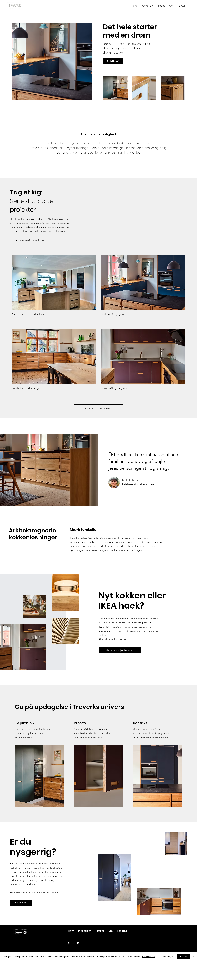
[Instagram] (68, 943)
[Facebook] (73, 943)
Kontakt (140, 723)
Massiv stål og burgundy (114, 388)
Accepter (184, 956)
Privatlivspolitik (148, 956)
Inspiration (24, 723)
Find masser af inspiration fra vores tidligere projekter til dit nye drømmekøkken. (33, 733)
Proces (80, 723)
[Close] (193, 956)
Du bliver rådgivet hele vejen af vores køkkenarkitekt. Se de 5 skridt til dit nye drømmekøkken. (93, 733)
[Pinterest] (77, 943)
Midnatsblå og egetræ (113, 314)
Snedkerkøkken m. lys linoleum (28, 314)
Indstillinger (168, 956)
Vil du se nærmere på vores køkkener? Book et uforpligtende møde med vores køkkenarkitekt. (151, 733)
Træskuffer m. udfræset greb (27, 388)
